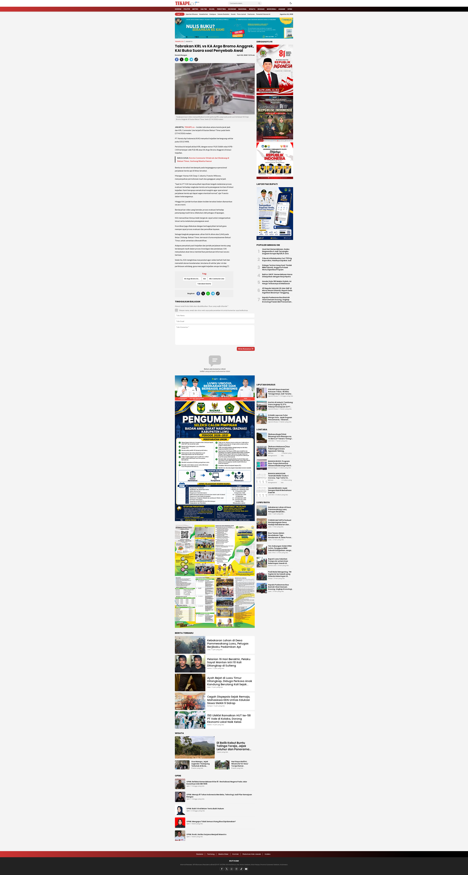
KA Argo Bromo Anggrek (192, 279)
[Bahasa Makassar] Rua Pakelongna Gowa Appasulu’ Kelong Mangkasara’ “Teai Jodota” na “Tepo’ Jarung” (280, 451)
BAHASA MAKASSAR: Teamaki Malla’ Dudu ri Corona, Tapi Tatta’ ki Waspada (278, 476)
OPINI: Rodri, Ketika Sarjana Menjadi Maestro (206, 834)
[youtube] (246, 869)
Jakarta (188, 41)
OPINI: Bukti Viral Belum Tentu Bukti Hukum (205, 808)
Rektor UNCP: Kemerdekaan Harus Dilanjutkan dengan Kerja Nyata (277, 275)
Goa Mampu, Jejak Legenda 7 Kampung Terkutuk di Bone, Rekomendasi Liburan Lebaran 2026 (201, 766)
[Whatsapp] (231, 869)
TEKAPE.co (189, 127)
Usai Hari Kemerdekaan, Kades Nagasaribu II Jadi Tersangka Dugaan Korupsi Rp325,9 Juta (275, 251)
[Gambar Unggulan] (215, 89)
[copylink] (196, 59)
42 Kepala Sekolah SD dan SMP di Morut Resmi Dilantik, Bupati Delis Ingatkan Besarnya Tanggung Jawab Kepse (277, 291)
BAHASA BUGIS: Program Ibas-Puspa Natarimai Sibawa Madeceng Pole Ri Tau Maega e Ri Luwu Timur (280, 464)
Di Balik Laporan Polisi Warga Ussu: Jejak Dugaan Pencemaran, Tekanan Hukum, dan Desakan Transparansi (280, 419)
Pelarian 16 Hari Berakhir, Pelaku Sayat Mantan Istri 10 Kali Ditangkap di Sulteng (228, 662)
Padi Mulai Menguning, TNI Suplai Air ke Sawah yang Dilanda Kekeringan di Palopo (279, 575)
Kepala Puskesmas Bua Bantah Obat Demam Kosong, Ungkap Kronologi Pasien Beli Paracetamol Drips (277, 300)
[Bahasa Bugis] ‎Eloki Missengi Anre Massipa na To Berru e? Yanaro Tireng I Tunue (280, 437)
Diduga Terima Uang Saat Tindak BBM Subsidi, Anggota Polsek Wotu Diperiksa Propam (277, 267)
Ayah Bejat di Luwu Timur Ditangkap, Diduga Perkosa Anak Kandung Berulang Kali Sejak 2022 (229, 682)
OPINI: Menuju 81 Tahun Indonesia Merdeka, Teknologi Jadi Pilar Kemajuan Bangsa (219, 795)
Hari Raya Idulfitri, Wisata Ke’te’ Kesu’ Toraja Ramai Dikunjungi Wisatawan (241, 764)
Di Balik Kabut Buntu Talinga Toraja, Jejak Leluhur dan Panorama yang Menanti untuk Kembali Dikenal (233, 749)
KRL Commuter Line (216, 279)
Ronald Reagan (181, 55)
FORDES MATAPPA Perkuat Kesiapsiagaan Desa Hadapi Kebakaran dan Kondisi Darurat (279, 523)
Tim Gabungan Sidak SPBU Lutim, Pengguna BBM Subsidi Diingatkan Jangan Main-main (280, 549)
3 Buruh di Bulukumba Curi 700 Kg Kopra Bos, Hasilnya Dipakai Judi (277, 259)
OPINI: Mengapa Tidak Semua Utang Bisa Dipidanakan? (211, 821)
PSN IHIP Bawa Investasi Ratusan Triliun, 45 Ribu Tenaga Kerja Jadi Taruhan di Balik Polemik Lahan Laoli (280, 392)
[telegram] (191, 59)
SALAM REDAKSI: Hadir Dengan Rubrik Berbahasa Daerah (279, 490)
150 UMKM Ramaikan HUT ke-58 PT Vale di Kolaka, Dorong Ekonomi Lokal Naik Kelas (229, 719)
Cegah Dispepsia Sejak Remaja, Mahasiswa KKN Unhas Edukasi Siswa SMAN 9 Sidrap (228, 700)
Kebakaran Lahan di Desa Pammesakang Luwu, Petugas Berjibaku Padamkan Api (228, 643)
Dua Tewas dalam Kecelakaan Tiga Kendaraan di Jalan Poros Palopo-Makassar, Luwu (279, 536)
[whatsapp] (186, 59)
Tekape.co (179, 41)
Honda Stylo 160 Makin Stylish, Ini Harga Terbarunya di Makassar (276, 282)
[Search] (259, 3)
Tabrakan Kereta (204, 284)
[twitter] (181, 59)
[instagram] (236, 869)
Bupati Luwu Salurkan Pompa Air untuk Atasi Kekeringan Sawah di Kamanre (278, 562)
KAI (204, 279)
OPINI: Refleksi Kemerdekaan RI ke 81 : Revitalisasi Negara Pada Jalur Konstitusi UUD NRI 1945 (216, 782)
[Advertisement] (245, 160)
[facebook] (177, 59)
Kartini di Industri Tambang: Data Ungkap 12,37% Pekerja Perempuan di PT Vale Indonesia (280, 405)
